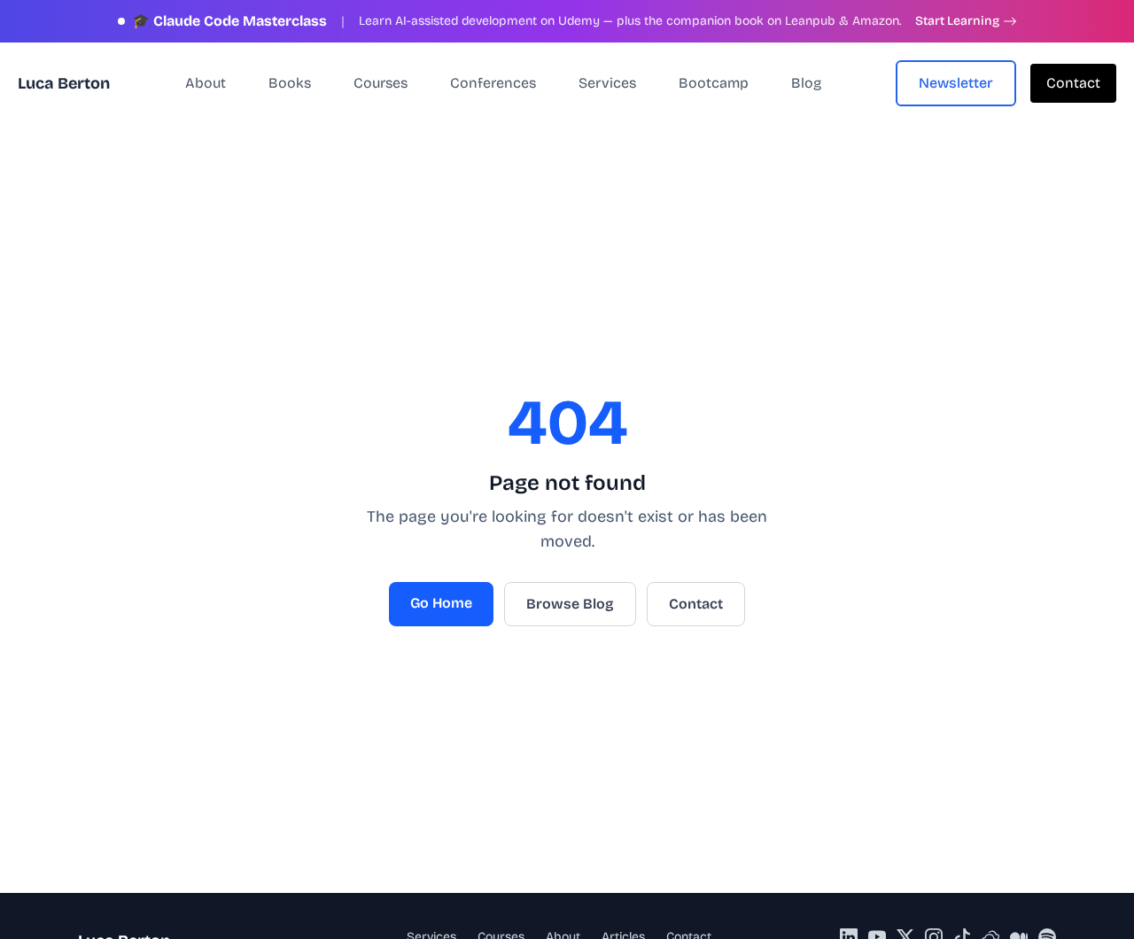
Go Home (441, 602)
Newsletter (956, 82)
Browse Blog (570, 603)
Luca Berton (64, 83)
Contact (1073, 82)
